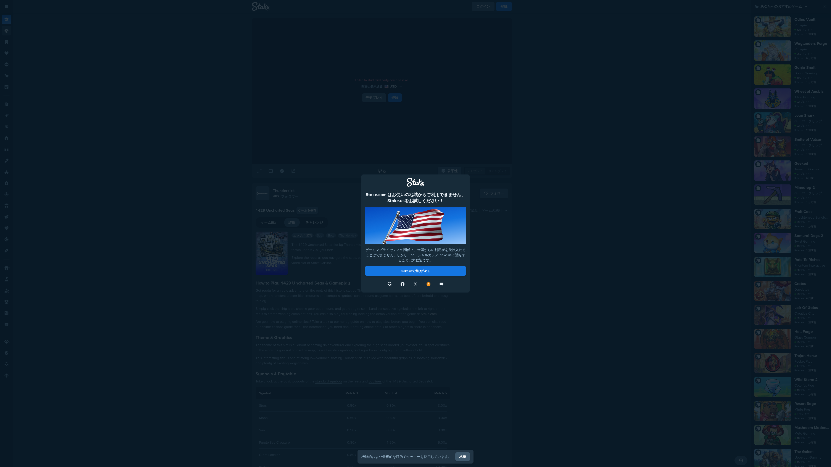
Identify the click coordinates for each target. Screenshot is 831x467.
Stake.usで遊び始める (415, 271)
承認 (462, 456)
